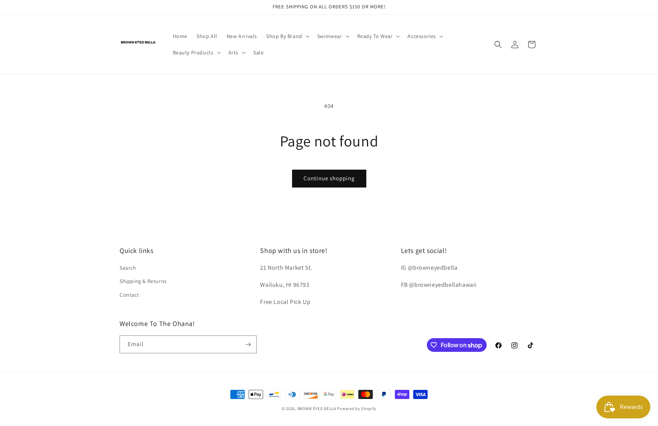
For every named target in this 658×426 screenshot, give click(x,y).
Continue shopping (329, 178)
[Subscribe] (248, 344)
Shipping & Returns (143, 281)
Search (128, 267)
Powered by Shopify (356, 408)
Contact (129, 294)
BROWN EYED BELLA (316, 408)
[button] (287, 36)
